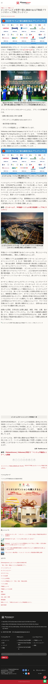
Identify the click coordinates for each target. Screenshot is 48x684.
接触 (3, 647)
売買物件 (3, 594)
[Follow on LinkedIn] (26, 673)
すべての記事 (4, 575)
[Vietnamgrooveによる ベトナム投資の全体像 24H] (13, 562)
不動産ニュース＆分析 (6, 589)
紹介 (3, 642)
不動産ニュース (4, 7)
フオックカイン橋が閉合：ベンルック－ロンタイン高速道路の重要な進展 (23, 552)
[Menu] (2, 2)
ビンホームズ (28, 50)
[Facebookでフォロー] (23, 670)
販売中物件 (4, 605)
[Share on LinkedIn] (29, 460)
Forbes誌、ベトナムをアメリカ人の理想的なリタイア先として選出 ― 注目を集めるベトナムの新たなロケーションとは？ (25, 544)
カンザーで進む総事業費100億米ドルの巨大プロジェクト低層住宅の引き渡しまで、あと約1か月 (25, 548)
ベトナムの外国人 (5, 578)
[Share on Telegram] (34, 460)
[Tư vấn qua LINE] (44, 681)
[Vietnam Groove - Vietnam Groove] (24, 2)
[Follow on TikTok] (28, 670)
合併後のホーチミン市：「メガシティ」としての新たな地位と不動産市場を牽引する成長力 (26, 535)
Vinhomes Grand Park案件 (24, 640)
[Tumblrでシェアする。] (32, 460)
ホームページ (5, 640)
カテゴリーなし (5, 573)
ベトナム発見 (4, 583)
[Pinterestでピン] (26, 460)
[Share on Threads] (21, 460)
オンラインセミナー (6, 570)
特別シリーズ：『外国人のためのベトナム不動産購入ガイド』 (16, 602)
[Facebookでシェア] (16, 460)
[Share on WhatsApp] (13, 460)
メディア (4, 645)
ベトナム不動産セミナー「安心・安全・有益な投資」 (14, 581)
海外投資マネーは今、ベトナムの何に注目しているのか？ (19, 538)
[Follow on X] (23, 673)
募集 (2, 591)
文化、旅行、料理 (5, 597)
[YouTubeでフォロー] (28, 673)
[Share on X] (19, 460)
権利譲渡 (3, 599)
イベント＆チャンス (6, 568)
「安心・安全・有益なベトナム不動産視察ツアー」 (14, 565)
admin (13, 16)
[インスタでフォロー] (26, 670)
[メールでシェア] (24, 460)
